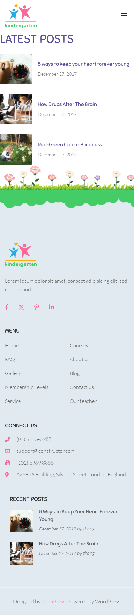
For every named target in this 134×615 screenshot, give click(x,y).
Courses (79, 345)
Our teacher (83, 401)
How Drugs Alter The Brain (67, 104)
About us (80, 359)
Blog (75, 373)
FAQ (10, 359)
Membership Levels (26, 387)
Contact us (82, 387)
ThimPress (53, 601)
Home (12, 345)
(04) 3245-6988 (33, 439)
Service (13, 401)
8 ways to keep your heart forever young (83, 64)
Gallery (13, 373)
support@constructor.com (45, 451)
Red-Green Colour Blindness (70, 144)
